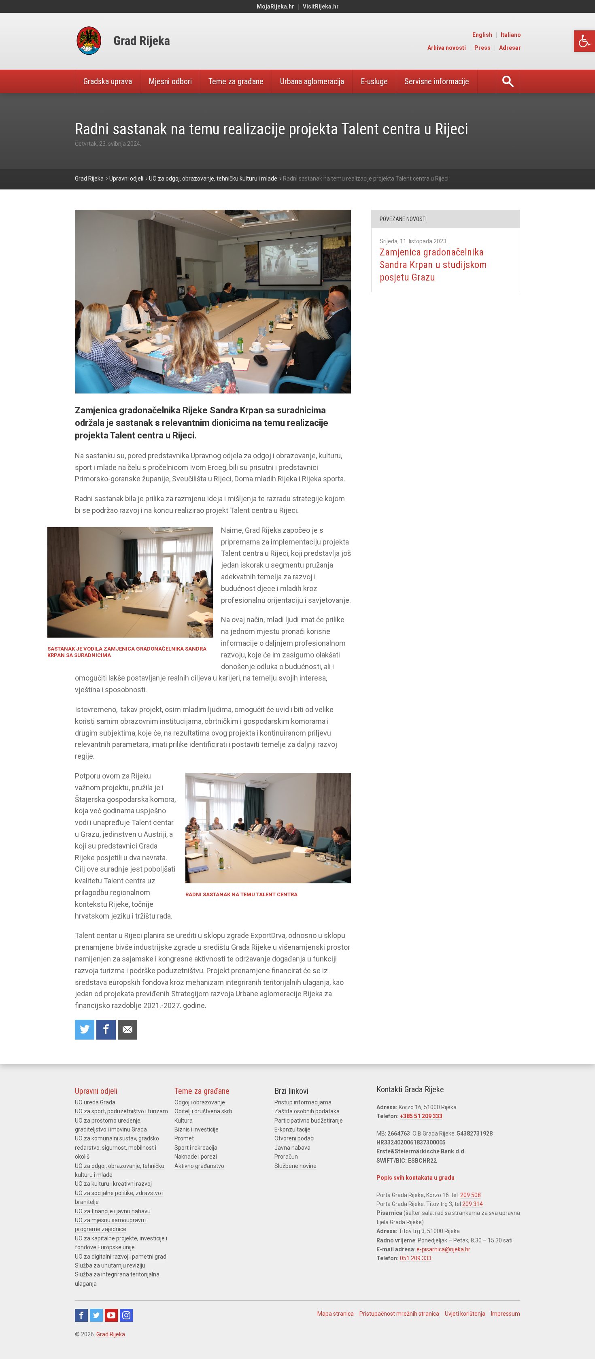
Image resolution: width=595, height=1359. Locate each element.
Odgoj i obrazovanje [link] (199, 1102)
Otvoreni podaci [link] (294, 1138)
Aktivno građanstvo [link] (199, 1166)
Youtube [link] (111, 1315)
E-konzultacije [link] (292, 1129)
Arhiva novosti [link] (446, 48)
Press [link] (482, 48)
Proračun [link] (286, 1156)
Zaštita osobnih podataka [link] (307, 1111)
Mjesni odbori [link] (170, 81)
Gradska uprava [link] (107, 81)
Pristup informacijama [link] (303, 1102)
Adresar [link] (510, 48)
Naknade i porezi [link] (195, 1156)
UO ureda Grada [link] (95, 1102)
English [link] (482, 35)
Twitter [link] (96, 1315)
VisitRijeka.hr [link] (321, 6)
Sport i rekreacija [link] (195, 1147)
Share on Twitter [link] (84, 1030)
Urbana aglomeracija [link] (312, 81)
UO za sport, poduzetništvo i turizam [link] (121, 1111)
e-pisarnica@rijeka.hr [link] (443, 1249)
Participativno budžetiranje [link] (308, 1120)
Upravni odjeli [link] (96, 1091)
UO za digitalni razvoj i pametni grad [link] (120, 1256)
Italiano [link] (511, 35)
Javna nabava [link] (292, 1147)
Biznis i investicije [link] (196, 1129)
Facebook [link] (81, 1315)
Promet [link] (184, 1138)
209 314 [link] (472, 1204)
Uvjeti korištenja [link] (465, 1313)
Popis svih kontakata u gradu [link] (415, 1177)
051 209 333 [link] (415, 1258)
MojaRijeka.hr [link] (275, 6)
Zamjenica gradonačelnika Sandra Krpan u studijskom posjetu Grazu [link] (433, 265)
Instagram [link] (126, 1315)
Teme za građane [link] (236, 81)
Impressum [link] (505, 1313)
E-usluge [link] (374, 81)
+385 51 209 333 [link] (421, 1116)
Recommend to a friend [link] (127, 1030)
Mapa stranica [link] (335, 1313)
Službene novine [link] (295, 1166)
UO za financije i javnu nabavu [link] (113, 1211)
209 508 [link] (470, 1195)
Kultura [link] (183, 1120)
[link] (584, 41)
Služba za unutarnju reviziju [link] (110, 1265)
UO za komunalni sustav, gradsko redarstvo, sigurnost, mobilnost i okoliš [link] (117, 1147)
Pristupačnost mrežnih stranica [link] (399, 1313)
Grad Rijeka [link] (110, 1334)
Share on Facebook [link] (106, 1030)
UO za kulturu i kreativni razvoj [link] (113, 1183)
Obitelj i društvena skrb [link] (203, 1111)
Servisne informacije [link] (436, 81)
